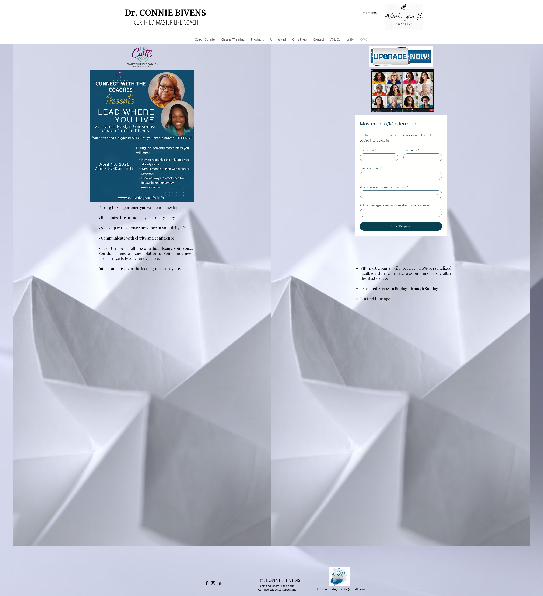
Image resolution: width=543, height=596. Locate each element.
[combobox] (401, 194)
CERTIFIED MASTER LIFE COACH (166, 22)
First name (368, 150)
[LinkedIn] (219, 583)
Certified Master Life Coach (277, 586)
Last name (411, 150)
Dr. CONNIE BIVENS (165, 13)
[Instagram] (213, 583)
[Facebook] (206, 583)
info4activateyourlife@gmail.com (341, 589)
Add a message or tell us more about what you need (395, 205)
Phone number (371, 168)
